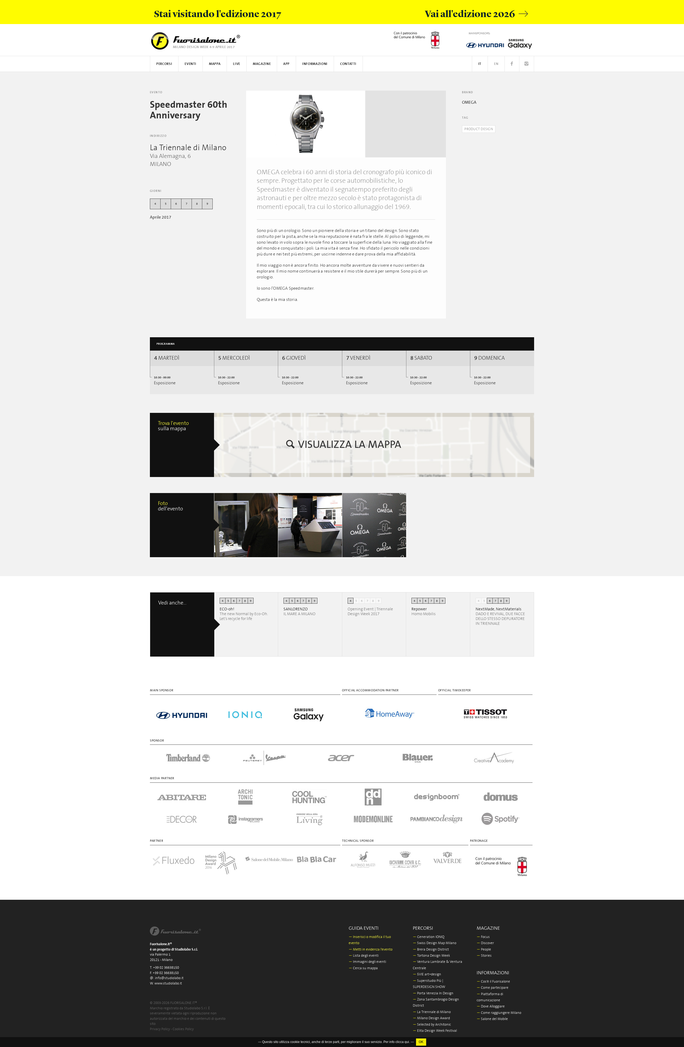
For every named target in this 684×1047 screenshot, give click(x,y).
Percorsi (164, 64)
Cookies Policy (183, 1029)
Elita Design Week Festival (435, 1031)
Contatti (348, 64)
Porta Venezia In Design (433, 993)
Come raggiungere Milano (499, 1013)
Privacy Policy (160, 1029)
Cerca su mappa (363, 968)
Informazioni (315, 64)
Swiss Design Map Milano (434, 943)
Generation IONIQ (428, 937)
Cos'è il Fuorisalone (493, 982)
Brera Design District (431, 950)
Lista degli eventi (364, 956)
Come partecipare (492, 988)
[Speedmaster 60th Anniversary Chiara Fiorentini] (246, 525)
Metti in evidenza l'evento (370, 950)
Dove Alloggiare (491, 1007)
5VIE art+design (427, 974)
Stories (484, 956)
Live (236, 64)
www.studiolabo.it (168, 984)
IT (479, 64)
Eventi (190, 64)
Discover (485, 943)
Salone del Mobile (492, 1019)
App (286, 64)
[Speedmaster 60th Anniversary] (305, 124)
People (484, 950)
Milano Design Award (431, 1018)
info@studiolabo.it (169, 978)
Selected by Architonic (432, 1025)
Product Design (478, 129)
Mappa (214, 64)
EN (496, 64)
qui (407, 1045)
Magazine (262, 64)
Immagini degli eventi (367, 962)
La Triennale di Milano (432, 1012)
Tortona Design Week (431, 956)
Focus (483, 937)
